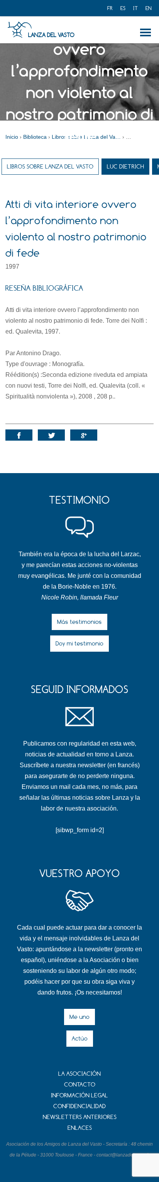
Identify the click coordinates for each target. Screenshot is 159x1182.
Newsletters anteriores (80, 1117)
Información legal (79, 1095)
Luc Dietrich (125, 166)
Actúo (80, 1038)
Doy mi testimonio (79, 643)
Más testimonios (79, 621)
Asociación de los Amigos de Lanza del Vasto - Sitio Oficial (19, 30)
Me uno (79, 1016)
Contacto (79, 1084)
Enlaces (80, 1127)
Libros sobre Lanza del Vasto (50, 166)
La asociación (79, 1073)
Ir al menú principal (147, 32)
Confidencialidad (79, 1106)
